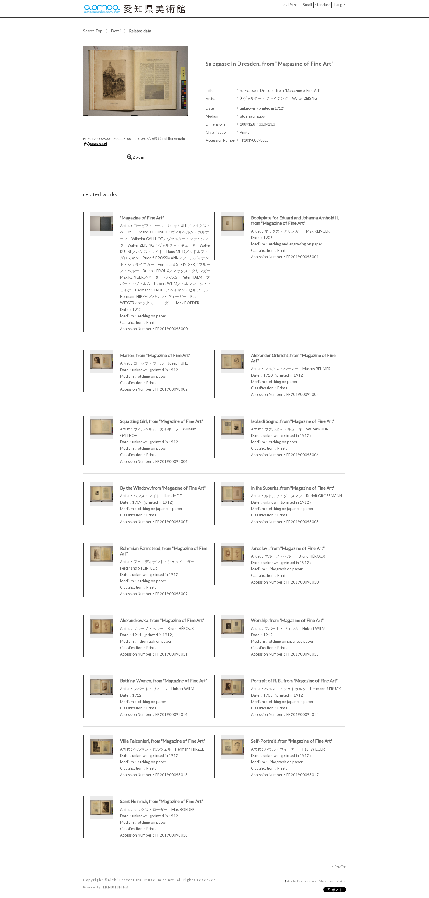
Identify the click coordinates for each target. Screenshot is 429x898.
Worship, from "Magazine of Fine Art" (287, 620)
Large (339, 4)
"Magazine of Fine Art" (142, 217)
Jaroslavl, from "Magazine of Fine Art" (288, 548)
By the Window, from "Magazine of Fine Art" (163, 488)
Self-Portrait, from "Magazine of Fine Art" (291, 741)
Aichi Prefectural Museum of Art (316, 881)
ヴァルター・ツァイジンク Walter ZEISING (280, 98)
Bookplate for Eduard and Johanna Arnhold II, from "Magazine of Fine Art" (295, 220)
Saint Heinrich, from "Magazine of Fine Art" (161, 801)
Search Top (92, 31)
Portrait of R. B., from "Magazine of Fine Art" (294, 680)
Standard (322, 4)
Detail (116, 31)
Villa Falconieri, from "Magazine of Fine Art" (162, 741)
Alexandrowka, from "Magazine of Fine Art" (162, 620)
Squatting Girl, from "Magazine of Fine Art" (161, 421)
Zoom (138, 157)
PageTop (340, 866)
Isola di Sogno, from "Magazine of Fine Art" (292, 421)
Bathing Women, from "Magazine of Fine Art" (163, 680)
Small (307, 4)
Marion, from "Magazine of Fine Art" (155, 355)
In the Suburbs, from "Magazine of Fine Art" (292, 488)
